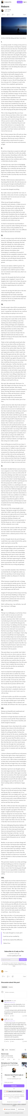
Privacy (15, 1104)
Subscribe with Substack (15, 1091)
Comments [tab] (4, 987)
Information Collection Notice (15, 964)
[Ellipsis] (26, 1000)
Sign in (25, 2)
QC (5, 1019)
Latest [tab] (6, 1049)
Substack (7, 1113)
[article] (14, 1056)
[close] (24, 1068)
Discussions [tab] (12, 1049)
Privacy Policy (16, 1097)
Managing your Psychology (9, 1063)
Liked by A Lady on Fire (10, 1002)
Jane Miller (7, 1000)
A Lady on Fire (8, 9)
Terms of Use (21, 963)
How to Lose (4, 1054)
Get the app (21, 1109)
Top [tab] (3, 1049)
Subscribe (19, 2)
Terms (19, 1104)
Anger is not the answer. (7, 1056)
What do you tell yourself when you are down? (10, 1065)
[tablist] (7, 987)
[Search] (25, 1049)
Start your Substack (10, 1109)
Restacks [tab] (11, 987)
